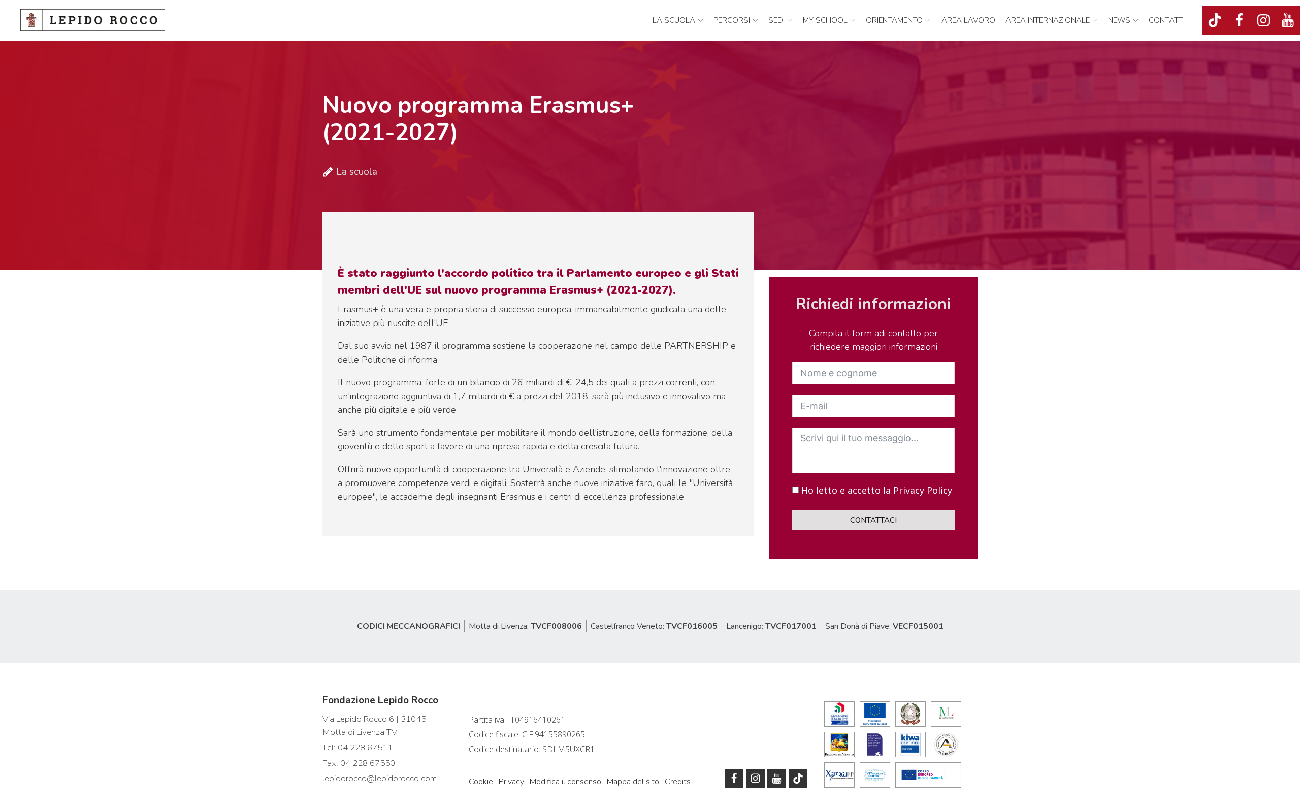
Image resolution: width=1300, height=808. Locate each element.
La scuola (674, 20)
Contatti (1167, 20)
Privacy (511, 781)
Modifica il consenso (565, 781)
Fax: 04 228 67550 (358, 763)
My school (825, 20)
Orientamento (894, 20)
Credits (678, 781)
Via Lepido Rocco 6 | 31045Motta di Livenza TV (374, 725)
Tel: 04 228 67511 (357, 747)
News (1119, 20)
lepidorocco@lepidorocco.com (379, 778)
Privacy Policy (922, 490)
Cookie (481, 781)
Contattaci (873, 520)
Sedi (776, 20)
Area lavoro (968, 20)
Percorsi (731, 20)
